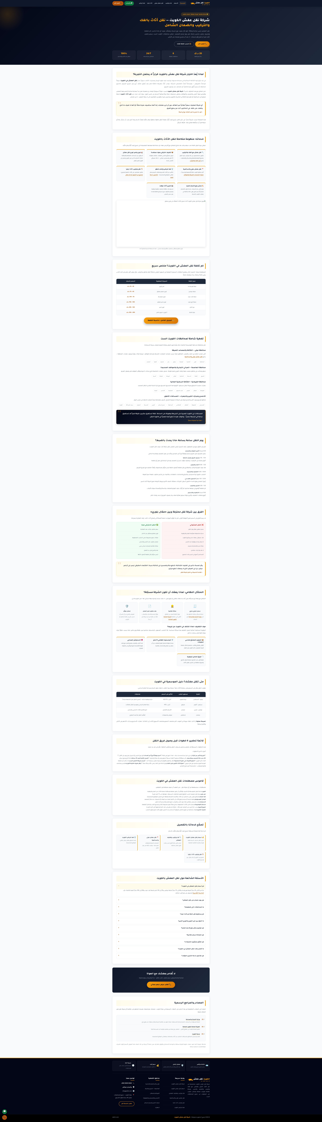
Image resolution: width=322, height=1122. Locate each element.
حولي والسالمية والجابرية (152, 1084)
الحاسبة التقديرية (198, 893)
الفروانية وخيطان (154, 1093)
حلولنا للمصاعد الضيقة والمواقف (194, 175)
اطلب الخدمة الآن (126, 1103)
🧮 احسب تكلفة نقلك (184, 44)
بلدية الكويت (196, 1034)
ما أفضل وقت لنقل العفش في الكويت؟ (191, 949)
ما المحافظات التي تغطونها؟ (194, 907)
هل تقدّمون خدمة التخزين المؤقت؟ (192, 956)
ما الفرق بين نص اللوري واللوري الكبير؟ (191, 921)
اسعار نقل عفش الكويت (178, 1089)
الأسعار (176, 3)
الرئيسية (182, 3)
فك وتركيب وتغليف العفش (177, 1093)
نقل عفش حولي (158, 3)
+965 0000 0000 (126, 1083)
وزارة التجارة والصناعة (195, 617)
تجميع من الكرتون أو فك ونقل (134, 175)
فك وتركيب (168, 3)
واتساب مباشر (127, 1087)
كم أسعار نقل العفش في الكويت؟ (192, 886)
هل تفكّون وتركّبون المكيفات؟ (194, 942)
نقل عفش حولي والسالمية (194, 357)
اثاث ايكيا (149, 3)
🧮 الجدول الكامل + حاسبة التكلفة (161, 320)
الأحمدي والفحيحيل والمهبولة (151, 1098)
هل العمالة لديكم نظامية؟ (195, 935)
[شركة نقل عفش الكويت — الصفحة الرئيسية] (200, 3)
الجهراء (157, 1107)
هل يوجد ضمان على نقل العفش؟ (193, 900)
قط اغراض (142, 3)
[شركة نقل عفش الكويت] (199, 1079)
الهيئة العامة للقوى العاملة (191, 1027)
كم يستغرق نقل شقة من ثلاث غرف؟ (192, 914)
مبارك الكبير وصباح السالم (151, 1103)
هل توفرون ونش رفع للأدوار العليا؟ (192, 928)
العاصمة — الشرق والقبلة (152, 1089)
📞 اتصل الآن (202, 44)
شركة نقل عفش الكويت (178, 1084)
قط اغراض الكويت (179, 1107)
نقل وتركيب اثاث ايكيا (179, 1103)
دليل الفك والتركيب (195, 161)
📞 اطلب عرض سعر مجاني (161, 985)
